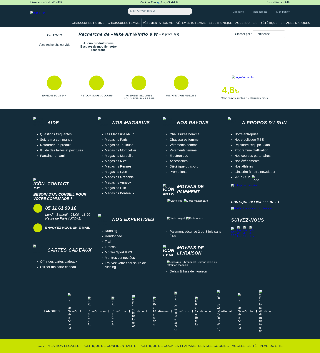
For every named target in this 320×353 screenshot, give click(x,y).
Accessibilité (244, 346)
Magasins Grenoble (119, 177)
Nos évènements (246, 161)
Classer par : (243, 34)
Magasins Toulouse (119, 145)
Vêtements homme (184, 145)
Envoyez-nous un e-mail (67, 228)
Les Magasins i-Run (119, 134)
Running (111, 231)
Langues (53, 311)
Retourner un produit (55, 145)
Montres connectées (120, 258)
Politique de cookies (159, 346)
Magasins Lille (115, 188)
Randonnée (113, 236)
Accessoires (179, 161)
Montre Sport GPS (118, 252)
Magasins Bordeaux (119, 193)
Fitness (110, 247)
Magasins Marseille (119, 156)
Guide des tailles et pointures (61, 150)
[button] (54, 88)
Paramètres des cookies (205, 346)
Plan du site (271, 346)
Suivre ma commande (56, 139)
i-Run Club (242, 177)
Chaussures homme (184, 134)
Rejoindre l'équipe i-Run (252, 145)
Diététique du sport (184, 166)
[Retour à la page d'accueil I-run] (48, 17)
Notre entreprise (246, 134)
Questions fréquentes (56, 134)
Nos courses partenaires (252, 156)
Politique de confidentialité (109, 346)
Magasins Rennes (118, 166)
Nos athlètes (243, 166)
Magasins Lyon (116, 172)
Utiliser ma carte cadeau (58, 267)
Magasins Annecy (118, 182)
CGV (41, 346)
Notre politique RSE (249, 139)
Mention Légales (63, 346)
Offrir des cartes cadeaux (58, 261)
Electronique (179, 156)
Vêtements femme (183, 150)
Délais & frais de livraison (188, 271)
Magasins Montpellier (120, 150)
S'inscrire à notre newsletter (254, 172)
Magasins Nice (116, 161)
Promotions (178, 172)
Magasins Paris (116, 139)
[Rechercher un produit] (187, 11)
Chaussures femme (184, 139)
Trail (108, 241)
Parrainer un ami (52, 156)
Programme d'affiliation (251, 150)
